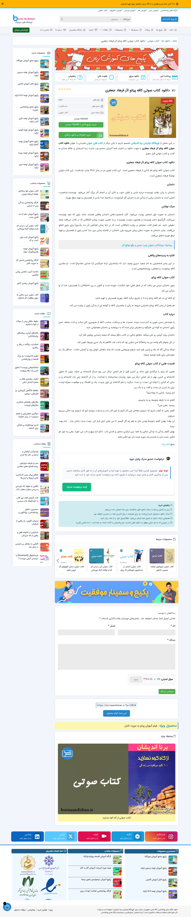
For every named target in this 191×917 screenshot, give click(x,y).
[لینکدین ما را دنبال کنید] (37, 836)
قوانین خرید (42, 909)
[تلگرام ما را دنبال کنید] (137, 836)
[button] (2, 3)
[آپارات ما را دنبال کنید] (104, 836)
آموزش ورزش (129, 10)
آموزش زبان (153, 10)
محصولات (119, 30)
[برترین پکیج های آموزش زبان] (116, 59)
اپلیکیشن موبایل (21, 30)
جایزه (91, 30)
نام (173, 626)
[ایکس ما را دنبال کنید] (71, 836)
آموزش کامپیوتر (116, 10)
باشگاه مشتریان (75, 30)
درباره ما (58, 30)
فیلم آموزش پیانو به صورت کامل (141, 726)
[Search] (63, 19)
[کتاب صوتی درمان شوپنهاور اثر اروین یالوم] (71, 556)
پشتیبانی (31, 909)
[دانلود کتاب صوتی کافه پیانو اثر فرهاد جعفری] (142, 117)
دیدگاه (171, 640)
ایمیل (111, 626)
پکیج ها (159, 30)
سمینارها (134, 30)
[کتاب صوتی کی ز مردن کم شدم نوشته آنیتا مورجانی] (101, 556)
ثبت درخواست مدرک (77, 487)
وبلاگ (147, 30)
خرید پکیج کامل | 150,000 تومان (81, 124)
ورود (51, 909)
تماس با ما (44, 30)
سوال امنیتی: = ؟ (158, 679)
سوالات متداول (20, 909)
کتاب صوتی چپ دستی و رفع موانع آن (140, 245)
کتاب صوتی (102, 10)
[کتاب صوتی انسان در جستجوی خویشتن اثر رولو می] (131, 556)
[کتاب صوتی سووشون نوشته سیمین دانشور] (162, 556)
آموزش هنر (142, 10)
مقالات (105, 30)
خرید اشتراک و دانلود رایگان (78, 135)
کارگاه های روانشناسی (169, 10)
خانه (171, 30)
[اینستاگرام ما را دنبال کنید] (171, 836)
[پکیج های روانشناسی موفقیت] (116, 592)
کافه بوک (165, 444)
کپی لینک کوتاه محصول (116, 713)
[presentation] (58, 560)
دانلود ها (165, 41)
